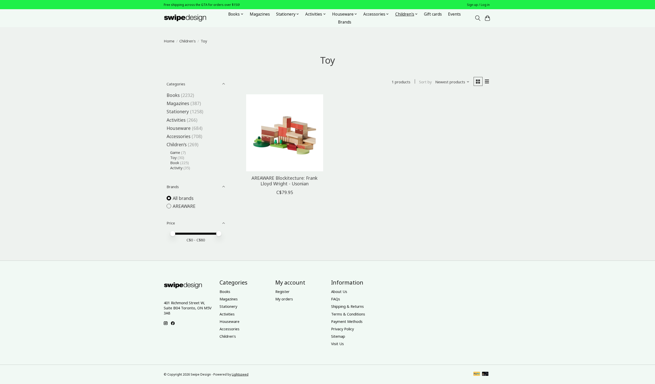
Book (174, 162)
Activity (176, 167)
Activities (176, 120)
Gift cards (433, 14)
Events (454, 14)
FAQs (335, 298)
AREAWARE (184, 206)
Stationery (178, 111)
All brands (183, 198)
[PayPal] (476, 374)
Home (169, 40)
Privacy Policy (342, 328)
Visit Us (337, 343)
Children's (187, 40)
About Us (339, 291)
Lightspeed (240, 374)
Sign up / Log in (478, 5)
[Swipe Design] (191, 18)
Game (175, 152)
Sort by (425, 81)
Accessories (178, 136)
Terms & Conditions (348, 314)
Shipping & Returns (347, 306)
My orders (284, 298)
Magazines (260, 14)
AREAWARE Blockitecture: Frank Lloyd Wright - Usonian (285, 180)
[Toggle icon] (477, 18)
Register (282, 291)
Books (173, 95)
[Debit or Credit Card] (485, 374)
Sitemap (338, 336)
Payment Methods (347, 321)
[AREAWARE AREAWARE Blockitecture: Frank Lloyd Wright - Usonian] (284, 132)
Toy (173, 157)
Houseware (179, 128)
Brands (344, 22)
